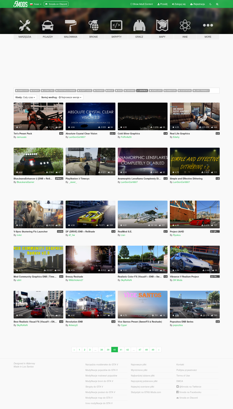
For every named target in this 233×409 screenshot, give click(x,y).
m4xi (19, 235)
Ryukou (177, 235)
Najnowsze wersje (60, 97)
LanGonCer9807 (77, 136)
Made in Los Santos (24, 366)
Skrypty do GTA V (94, 386)
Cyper (124, 325)
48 (146, 349)
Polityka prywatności (186, 370)
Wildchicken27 (76, 280)
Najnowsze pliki (138, 364)
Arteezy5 (73, 325)
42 (127, 349)
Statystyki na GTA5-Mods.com (146, 392)
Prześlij (163, 4)
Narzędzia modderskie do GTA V (101, 364)
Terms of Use (183, 375)
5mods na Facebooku (190, 392)
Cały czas (25, 97)
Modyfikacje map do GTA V (99, 397)
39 (108, 349)
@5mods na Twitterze (190, 386)
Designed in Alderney (24, 363)
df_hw (72, 235)
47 (140, 349)
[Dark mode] (210, 4)
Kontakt (180, 364)
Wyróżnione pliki (139, 370)
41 (121, 349)
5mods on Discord (188, 397)
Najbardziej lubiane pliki (143, 375)
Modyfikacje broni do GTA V (99, 381)
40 (114, 349)
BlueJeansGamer (25, 182)
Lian (123, 235)
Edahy (176, 136)
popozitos (178, 325)
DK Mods (177, 280)
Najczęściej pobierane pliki (144, 381)
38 (101, 349)
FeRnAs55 (126, 136)
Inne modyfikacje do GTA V (99, 403)
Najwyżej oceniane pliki (142, 386)
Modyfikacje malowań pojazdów (101, 375)
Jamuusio (21, 136)
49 (153, 349)
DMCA (179, 381)
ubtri (19, 280)
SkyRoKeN (126, 280)
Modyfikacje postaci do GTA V (100, 392)
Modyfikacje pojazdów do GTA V (101, 370)
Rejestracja (199, 4)
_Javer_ (73, 182)
